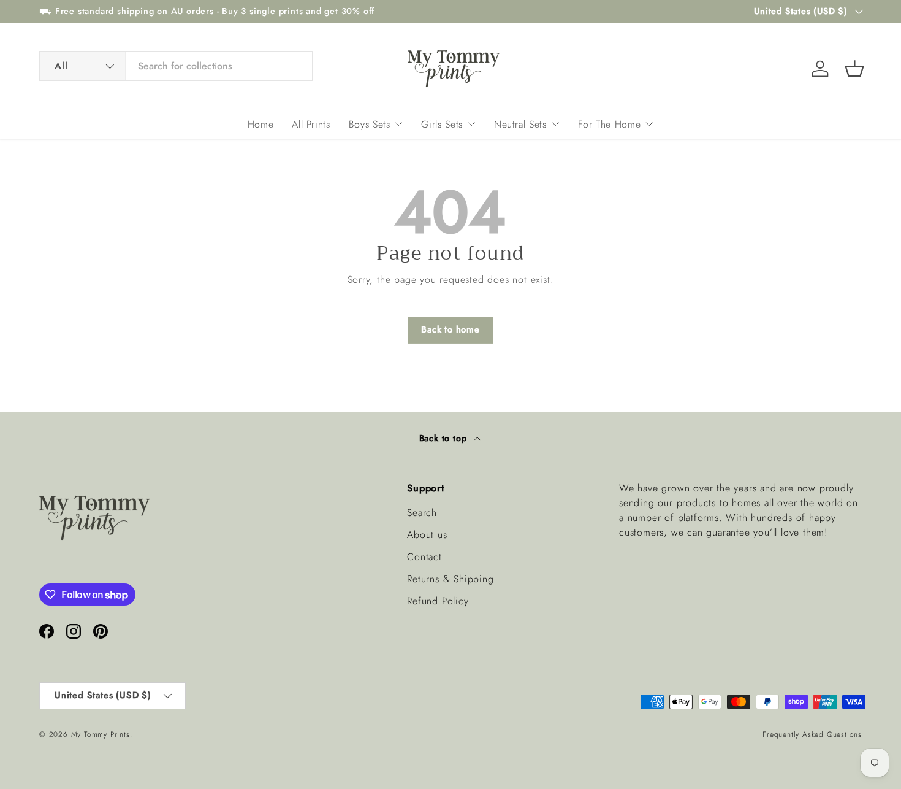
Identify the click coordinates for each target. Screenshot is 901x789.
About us (427, 535)
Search (422, 513)
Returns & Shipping (450, 579)
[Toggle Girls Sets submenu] (471, 124)
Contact (424, 557)
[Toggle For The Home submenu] (649, 124)
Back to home (450, 329)
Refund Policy (437, 601)
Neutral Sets (520, 124)
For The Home (609, 124)
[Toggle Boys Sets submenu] (398, 124)
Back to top (444, 438)
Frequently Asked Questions (812, 734)
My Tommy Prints (100, 734)
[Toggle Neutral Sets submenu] (555, 124)
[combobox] (176, 66)
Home (261, 124)
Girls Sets (441, 124)
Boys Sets (369, 124)
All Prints (311, 124)
